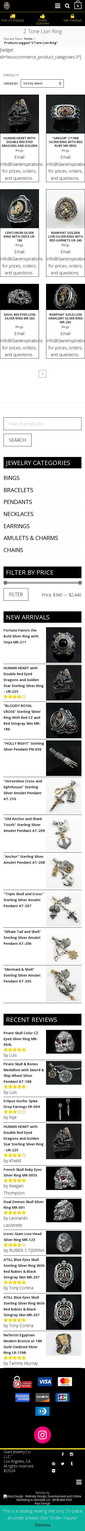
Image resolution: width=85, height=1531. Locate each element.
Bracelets (18, 490)
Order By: (11, 83)
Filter (16, 594)
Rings (12, 478)
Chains (13, 550)
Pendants (18, 502)
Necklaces (19, 514)
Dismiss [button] (43, 1525)
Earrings (17, 526)
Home (28, 39)
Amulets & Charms (31, 538)
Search (17, 440)
